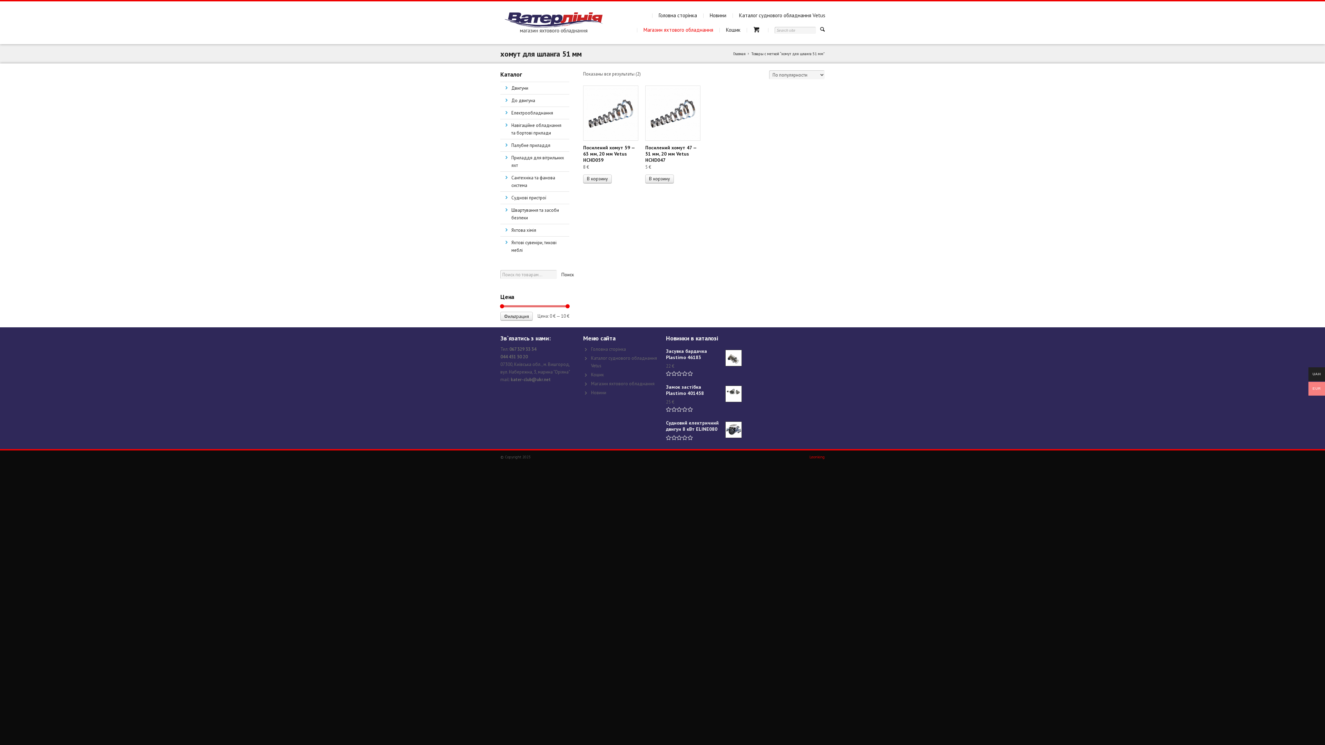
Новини (718, 15)
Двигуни (519, 88)
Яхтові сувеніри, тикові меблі (534, 246)
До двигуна (523, 100)
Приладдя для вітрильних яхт (537, 161)
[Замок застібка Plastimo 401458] (733, 394)
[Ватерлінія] (553, 22)
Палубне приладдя (530, 145)
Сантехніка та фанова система (533, 181)
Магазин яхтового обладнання (678, 30)
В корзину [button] (597, 179)
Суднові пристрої (528, 198)
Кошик (733, 30)
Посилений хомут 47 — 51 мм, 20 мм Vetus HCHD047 (671, 154)
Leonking (817, 457)
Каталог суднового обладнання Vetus (782, 15)
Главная (739, 53)
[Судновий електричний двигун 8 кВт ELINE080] (733, 429)
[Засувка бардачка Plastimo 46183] (733, 358)
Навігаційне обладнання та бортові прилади (536, 129)
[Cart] (757, 30)
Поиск (567, 274)
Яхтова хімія (523, 230)
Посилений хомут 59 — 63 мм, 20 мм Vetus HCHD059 (609, 154)
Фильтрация (516, 316)
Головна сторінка (678, 15)
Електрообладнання (532, 113)
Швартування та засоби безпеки (535, 214)
